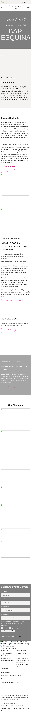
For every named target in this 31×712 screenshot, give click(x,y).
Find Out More (10, 167)
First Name (4, 591)
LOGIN (28, 7)
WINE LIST (22, 300)
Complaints (8, 654)
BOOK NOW (8, 300)
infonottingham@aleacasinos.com (11, 675)
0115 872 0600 (5, 672)
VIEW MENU (8, 329)
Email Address (5, 614)
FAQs (3, 654)
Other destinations (7, 656)
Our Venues (24, 2)
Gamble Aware (5, 709)
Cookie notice (9, 660)
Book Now (8, 171)
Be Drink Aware (16, 709)
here (20, 636)
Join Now (8, 387)
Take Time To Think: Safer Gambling (12, 705)
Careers (3, 658)
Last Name (4, 599)
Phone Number (5, 606)
